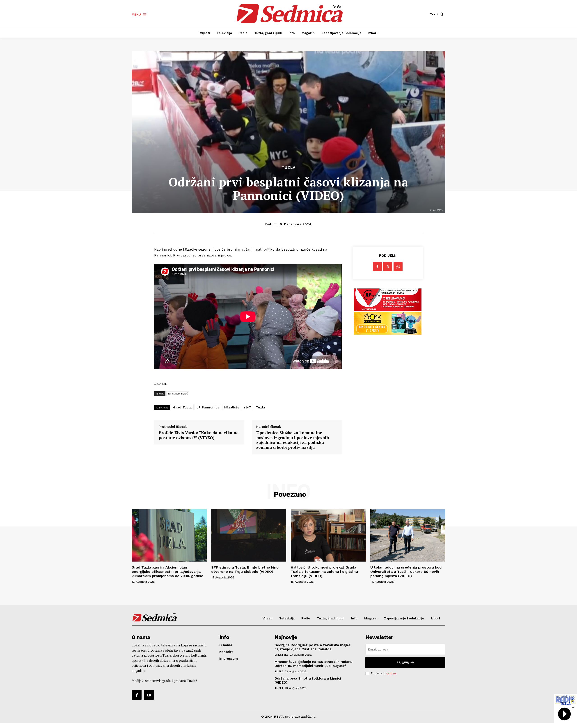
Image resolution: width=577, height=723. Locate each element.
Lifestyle (281, 654)
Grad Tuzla (182, 407)
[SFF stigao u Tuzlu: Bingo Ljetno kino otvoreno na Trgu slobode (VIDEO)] (248, 535)
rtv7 (247, 407)
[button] (437, 14)
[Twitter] (387, 266)
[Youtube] (149, 695)
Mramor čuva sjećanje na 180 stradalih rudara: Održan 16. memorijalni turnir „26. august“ (314, 664)
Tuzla (288, 168)
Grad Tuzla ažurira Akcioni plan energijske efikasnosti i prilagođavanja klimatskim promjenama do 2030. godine (167, 571)
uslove (391, 673)
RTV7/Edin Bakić (178, 393)
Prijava (402, 662)
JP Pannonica (208, 407)
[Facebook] (377, 266)
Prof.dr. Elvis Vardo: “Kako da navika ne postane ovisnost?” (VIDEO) (198, 435)
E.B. (164, 383)
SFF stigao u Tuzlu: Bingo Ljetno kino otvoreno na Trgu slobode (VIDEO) (245, 569)
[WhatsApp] (398, 266)
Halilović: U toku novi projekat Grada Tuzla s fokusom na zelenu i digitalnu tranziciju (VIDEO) (324, 571)
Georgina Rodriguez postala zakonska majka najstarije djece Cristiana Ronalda (312, 647)
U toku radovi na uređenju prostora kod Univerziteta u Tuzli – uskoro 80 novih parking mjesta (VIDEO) (406, 571)
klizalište (231, 407)
